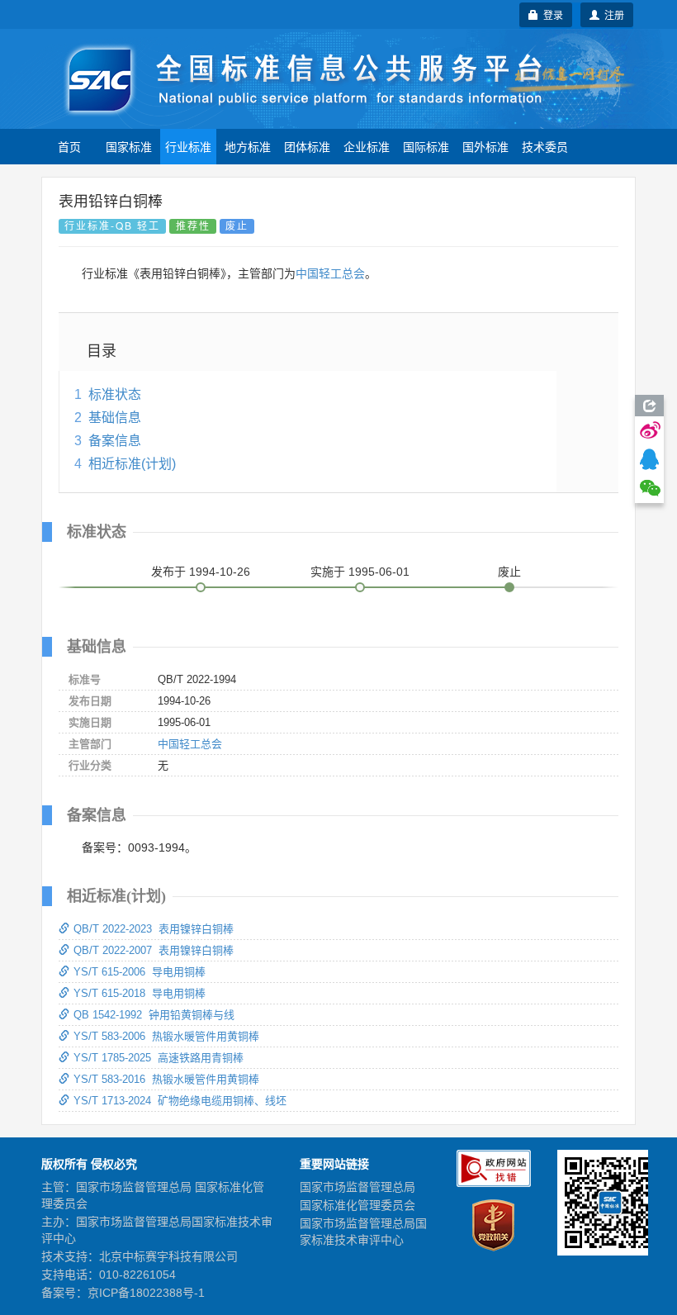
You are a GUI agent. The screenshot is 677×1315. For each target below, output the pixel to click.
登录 (550, 14)
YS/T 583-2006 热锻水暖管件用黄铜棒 (166, 1036)
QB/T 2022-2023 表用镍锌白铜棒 (153, 929)
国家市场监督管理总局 (357, 1187)
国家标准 (129, 146)
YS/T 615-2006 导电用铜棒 (139, 972)
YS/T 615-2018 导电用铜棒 (139, 993)
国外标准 (485, 146)
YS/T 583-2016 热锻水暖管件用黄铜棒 (166, 1079)
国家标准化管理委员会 (357, 1205)
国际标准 (426, 146)
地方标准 (248, 146)
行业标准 (188, 146)
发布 (200, 571)
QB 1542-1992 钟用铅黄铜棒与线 (153, 1015)
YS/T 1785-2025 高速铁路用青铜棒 (158, 1058)
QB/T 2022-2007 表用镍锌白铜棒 (153, 950)
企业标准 (366, 146)
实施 (360, 571)
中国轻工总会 (330, 273)
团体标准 (307, 146)
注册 (611, 14)
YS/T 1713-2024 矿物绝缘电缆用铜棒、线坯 (179, 1100)
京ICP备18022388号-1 (146, 1292)
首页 (69, 146)
